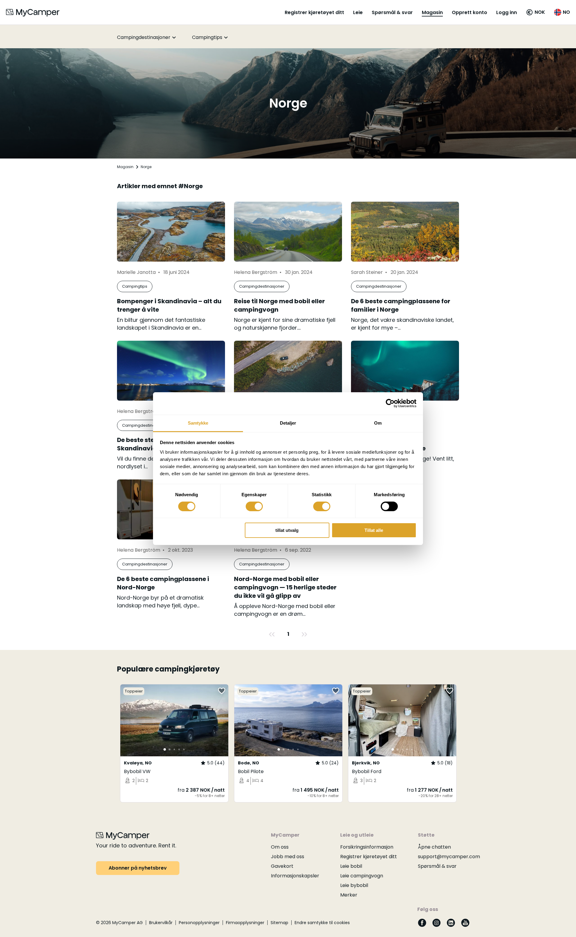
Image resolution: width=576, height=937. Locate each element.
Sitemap (279, 923)
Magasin (432, 12)
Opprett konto (469, 12)
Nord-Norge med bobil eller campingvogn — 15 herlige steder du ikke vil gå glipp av (285, 587)
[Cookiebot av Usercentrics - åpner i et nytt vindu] (390, 403)
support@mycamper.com (449, 856)
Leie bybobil (354, 885)
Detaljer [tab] (288, 422)
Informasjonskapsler (295, 875)
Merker (348, 894)
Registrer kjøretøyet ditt (314, 12)
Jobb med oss (287, 856)
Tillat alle (373, 530)
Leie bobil (351, 866)
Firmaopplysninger (245, 923)
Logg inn (506, 12)
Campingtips (207, 37)
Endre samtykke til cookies (322, 923)
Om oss (280, 847)
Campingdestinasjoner (143, 37)
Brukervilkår (160, 923)
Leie (358, 12)
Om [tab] (378, 422)
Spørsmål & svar (392, 12)
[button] (535, 12)
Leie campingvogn (361, 875)
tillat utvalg (286, 530)
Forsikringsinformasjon (366, 847)
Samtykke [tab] (198, 422)
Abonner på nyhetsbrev (138, 867)
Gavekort (282, 866)
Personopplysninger (199, 923)
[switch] (254, 506)
